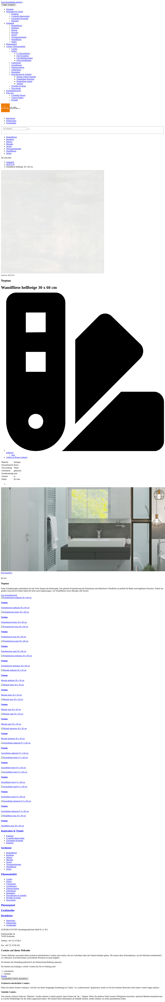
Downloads (11, 900)
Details (4, 976)
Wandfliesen (11, 151)
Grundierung (11, 886)
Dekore (9, 142)
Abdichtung (11, 891)
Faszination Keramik (14, 840)
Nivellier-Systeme (13, 898)
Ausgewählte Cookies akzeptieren (14, 979)
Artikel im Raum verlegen (16, 457)
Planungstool (8, 905)
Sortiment (6, 847)
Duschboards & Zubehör (16, 895)
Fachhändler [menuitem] (11, 123)
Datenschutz (11, 923)
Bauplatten (10, 893)
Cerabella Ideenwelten (15, 838)
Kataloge (10, 836)
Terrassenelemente (13, 149)
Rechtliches (7, 915)
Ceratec (9, 879)
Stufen (8, 153)
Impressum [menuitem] (10, 118)
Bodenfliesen (11, 137)
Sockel (9, 146)
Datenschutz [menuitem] (11, 121)
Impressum (10, 920)
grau (13, 455)
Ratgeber (10, 843)
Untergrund (11, 884)
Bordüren (10, 139)
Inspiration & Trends (12, 830)
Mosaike (9, 144)
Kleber (9, 881)
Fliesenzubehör (9, 874)
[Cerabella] (11, 112)
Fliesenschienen (12, 888)
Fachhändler (8, 910)
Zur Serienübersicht (9, 595)
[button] (14, 11)
